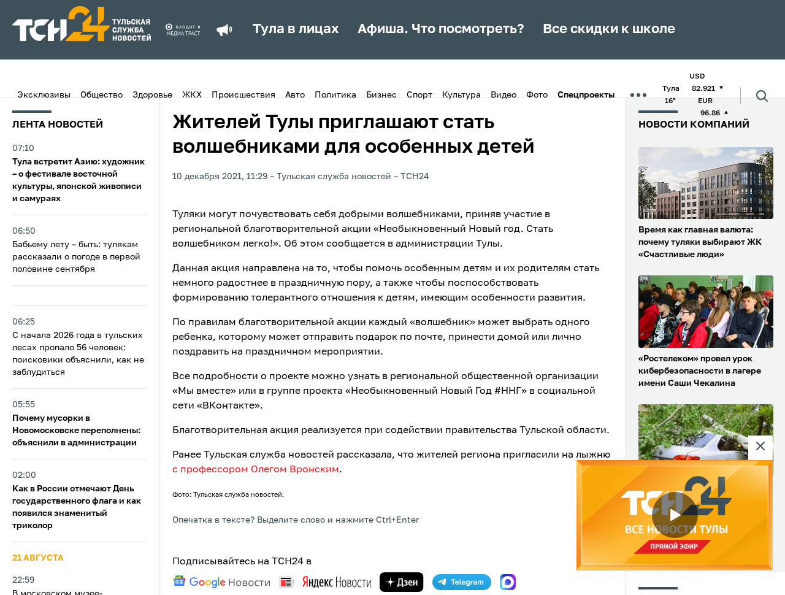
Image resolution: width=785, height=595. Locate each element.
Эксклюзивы (44, 95)
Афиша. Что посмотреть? (441, 29)
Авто (295, 95)
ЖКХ (192, 95)
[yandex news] (325, 582)
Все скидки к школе (609, 29)
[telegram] (461, 582)
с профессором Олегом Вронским (255, 470)
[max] (508, 582)
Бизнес (381, 95)
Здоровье (152, 95)
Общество (101, 95)
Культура (461, 95)
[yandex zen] (402, 582)
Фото (537, 95)
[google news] (221, 582)
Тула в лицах (296, 29)
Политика (335, 95)
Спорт (419, 95)
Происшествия (243, 95)
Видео (503, 95)
